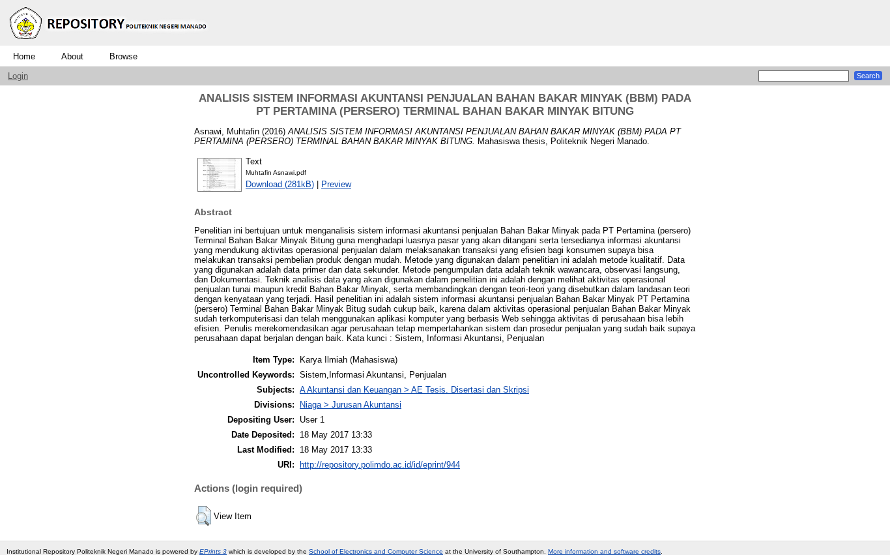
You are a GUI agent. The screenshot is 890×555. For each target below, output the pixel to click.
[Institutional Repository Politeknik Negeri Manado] (109, 43)
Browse (123, 56)
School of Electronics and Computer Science (376, 551)
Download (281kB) (280, 184)
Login (18, 76)
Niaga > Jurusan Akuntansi (350, 405)
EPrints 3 (213, 551)
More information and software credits (604, 551)
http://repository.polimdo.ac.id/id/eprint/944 (380, 465)
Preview (336, 184)
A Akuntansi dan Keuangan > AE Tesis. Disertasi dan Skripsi (414, 390)
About (72, 56)
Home (24, 56)
